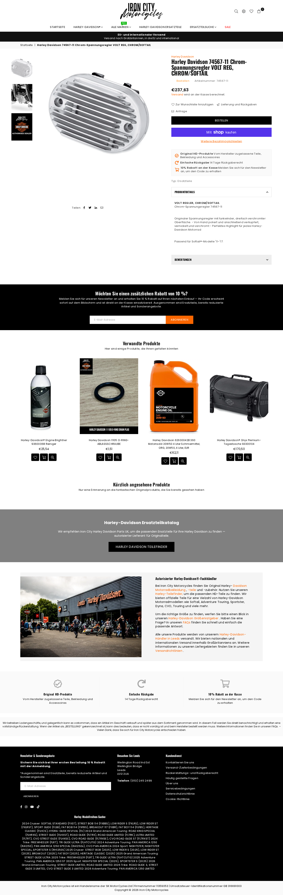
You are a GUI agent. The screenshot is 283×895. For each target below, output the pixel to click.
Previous (38, 113)
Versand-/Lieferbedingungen (186, 768)
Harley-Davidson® (87, 27)
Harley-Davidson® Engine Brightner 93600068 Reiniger (44, 442)
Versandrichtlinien (168, 651)
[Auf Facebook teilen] (84, 208)
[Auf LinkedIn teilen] (96, 208)
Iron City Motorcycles (153, 890)
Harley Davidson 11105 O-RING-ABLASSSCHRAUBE (109, 442)
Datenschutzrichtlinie (180, 794)
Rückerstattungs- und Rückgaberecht (192, 773)
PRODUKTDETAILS (185, 192)
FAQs (186, 622)
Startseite (57, 27)
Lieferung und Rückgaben (238, 104)
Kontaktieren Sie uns (180, 762)
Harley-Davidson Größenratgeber (193, 618)
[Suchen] (236, 11)
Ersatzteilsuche (202, 27)
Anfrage (181, 111)
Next (161, 113)
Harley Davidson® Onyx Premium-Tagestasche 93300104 (239, 442)
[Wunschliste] (251, 11)
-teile (192, 590)
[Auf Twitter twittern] (90, 208)
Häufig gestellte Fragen (182, 778)
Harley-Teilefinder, (169, 594)
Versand (177, 94)
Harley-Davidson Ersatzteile (160, 27)
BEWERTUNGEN (183, 259)
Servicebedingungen (180, 788)
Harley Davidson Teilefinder (141, 546)
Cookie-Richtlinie (178, 799)
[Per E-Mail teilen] (101, 208)
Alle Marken (120, 26)
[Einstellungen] (244, 11)
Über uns (172, 783)
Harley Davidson (182, 57)
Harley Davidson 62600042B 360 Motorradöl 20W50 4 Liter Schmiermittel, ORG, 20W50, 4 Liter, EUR (174, 443)
